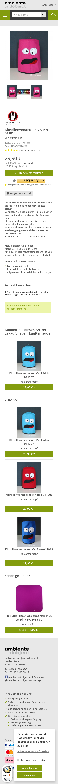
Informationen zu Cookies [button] (33, 751)
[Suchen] (43, 14)
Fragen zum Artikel (20, 193)
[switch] (7, 779)
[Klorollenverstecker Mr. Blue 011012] (29, 532)
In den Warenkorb (31, 173)
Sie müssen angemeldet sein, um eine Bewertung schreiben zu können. (26, 293)
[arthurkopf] (13, 118)
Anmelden (48, 4)
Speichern (29, 775)
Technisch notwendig (33, 760)
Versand (28, 163)
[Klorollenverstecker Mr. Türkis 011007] (29, 356)
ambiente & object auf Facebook (26, 677)
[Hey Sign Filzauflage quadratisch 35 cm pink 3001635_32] (29, 598)
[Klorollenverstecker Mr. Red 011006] (29, 477)
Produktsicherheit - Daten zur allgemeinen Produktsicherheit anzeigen (29, 271)
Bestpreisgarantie (18, 698)
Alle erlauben (29, 768)
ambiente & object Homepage (24, 680)
